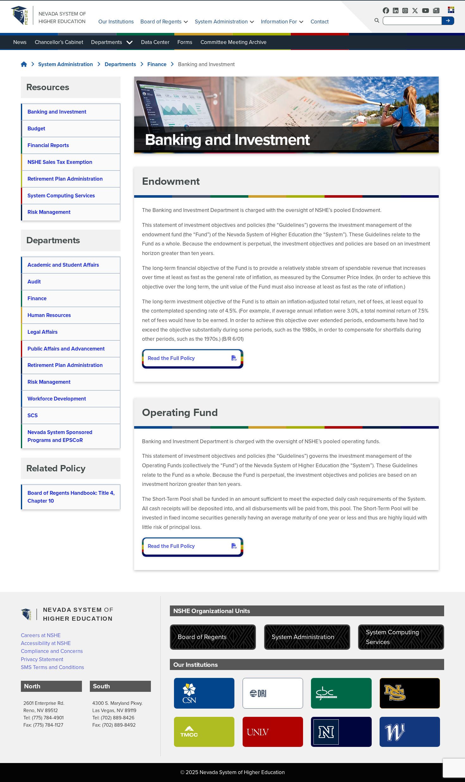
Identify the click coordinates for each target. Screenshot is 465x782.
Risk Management (49, 212)
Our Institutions (116, 22)
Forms (184, 42)
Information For (279, 22)
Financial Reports (48, 145)
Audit (34, 282)
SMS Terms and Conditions (52, 667)
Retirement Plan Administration (65, 179)
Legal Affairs (43, 332)
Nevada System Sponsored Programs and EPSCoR (60, 436)
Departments (106, 42)
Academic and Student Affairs (63, 265)
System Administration (221, 22)
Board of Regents (161, 22)
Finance (37, 298)
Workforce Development (57, 399)
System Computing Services (61, 196)
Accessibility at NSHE (46, 643)
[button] (449, 9)
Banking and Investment (57, 112)
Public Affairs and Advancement (66, 349)
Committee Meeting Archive (234, 42)
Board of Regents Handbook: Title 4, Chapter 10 (71, 497)
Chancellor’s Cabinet (59, 42)
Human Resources (49, 315)
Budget (36, 129)
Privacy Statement (42, 659)
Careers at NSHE (41, 635)
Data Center (155, 42)
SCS (33, 415)
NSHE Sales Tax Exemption (60, 162)
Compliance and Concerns (52, 651)
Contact (320, 22)
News (20, 42)
